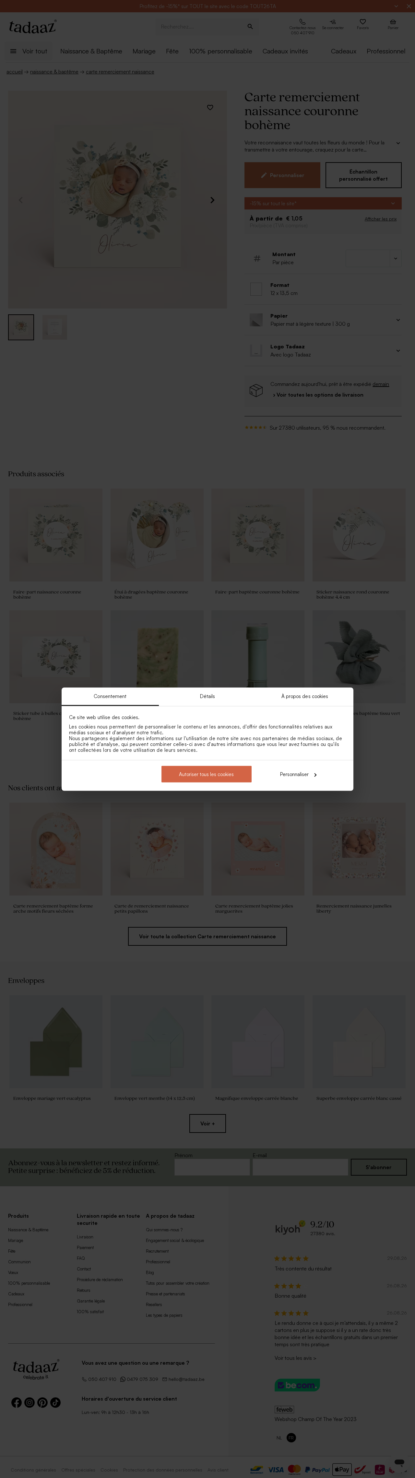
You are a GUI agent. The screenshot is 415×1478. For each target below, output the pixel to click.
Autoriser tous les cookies (206, 774)
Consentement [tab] (110, 696)
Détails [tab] (207, 696)
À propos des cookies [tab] (304, 696)
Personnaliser (294, 774)
